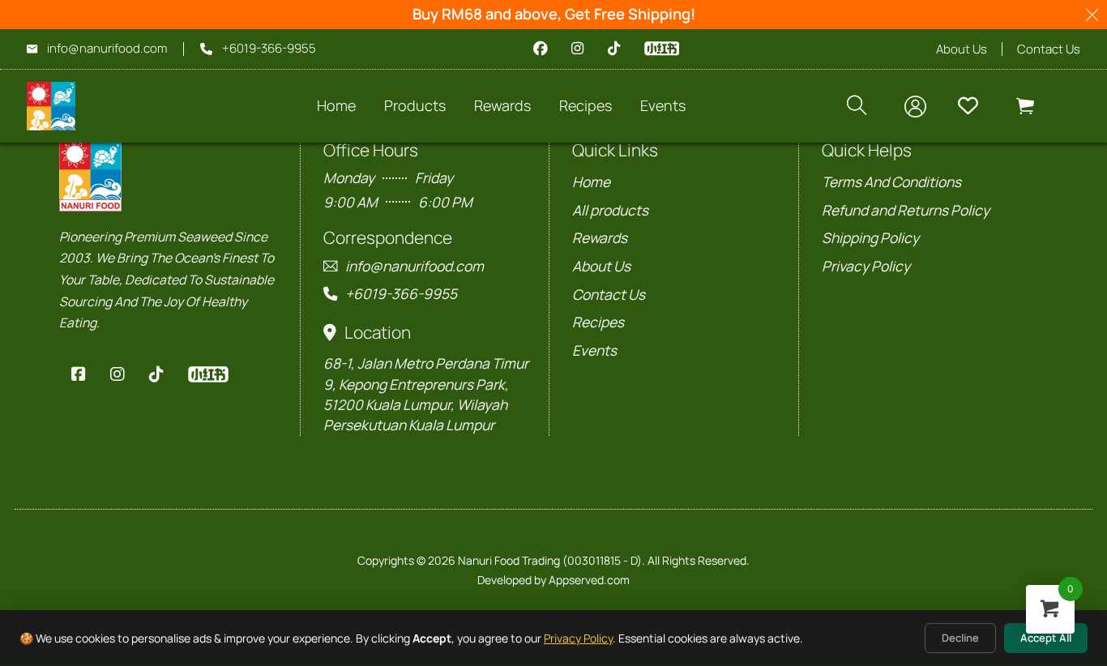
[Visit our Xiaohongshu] (662, 48)
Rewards (502, 105)
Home (336, 105)
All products (610, 210)
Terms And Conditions (891, 181)
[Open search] (857, 106)
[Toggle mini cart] (1025, 106)
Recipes (598, 321)
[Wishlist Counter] (975, 106)
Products (415, 105)
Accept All (1045, 637)
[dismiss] (1092, 15)
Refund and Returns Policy (905, 210)
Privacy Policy (578, 638)
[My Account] (915, 106)
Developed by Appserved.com (553, 579)
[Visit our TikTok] (614, 48)
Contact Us (1048, 49)
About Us (961, 49)
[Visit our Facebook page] (540, 48)
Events (594, 350)
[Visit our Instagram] (577, 48)
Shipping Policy (870, 237)
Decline (960, 637)
